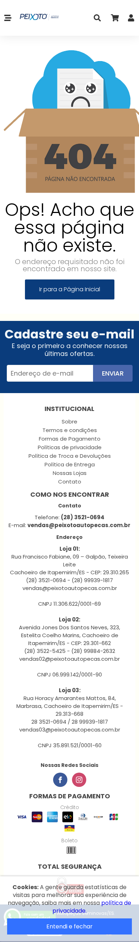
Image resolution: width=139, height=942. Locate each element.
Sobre (69, 421)
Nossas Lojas (70, 473)
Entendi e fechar (69, 926)
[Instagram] (79, 780)
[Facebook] (60, 780)
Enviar (113, 373)
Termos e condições (69, 430)
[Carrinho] (114, 19)
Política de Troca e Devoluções (70, 456)
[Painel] (131, 19)
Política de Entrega (70, 464)
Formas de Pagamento (70, 438)
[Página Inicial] (38, 18)
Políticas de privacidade (70, 447)
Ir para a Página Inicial (69, 289)
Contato (69, 481)
